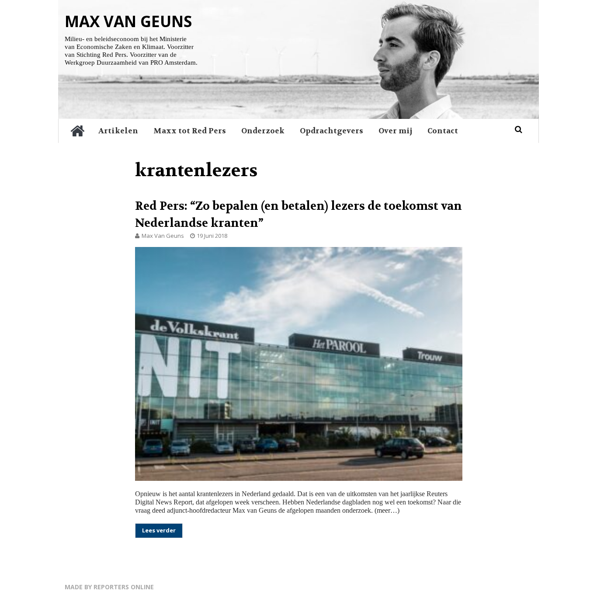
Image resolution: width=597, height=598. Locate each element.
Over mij (395, 131)
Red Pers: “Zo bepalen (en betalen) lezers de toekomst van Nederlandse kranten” (298, 214)
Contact (442, 131)
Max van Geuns (128, 21)
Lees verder (159, 530)
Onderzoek (263, 131)
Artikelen (118, 131)
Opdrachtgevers (331, 131)
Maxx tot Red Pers (189, 131)
